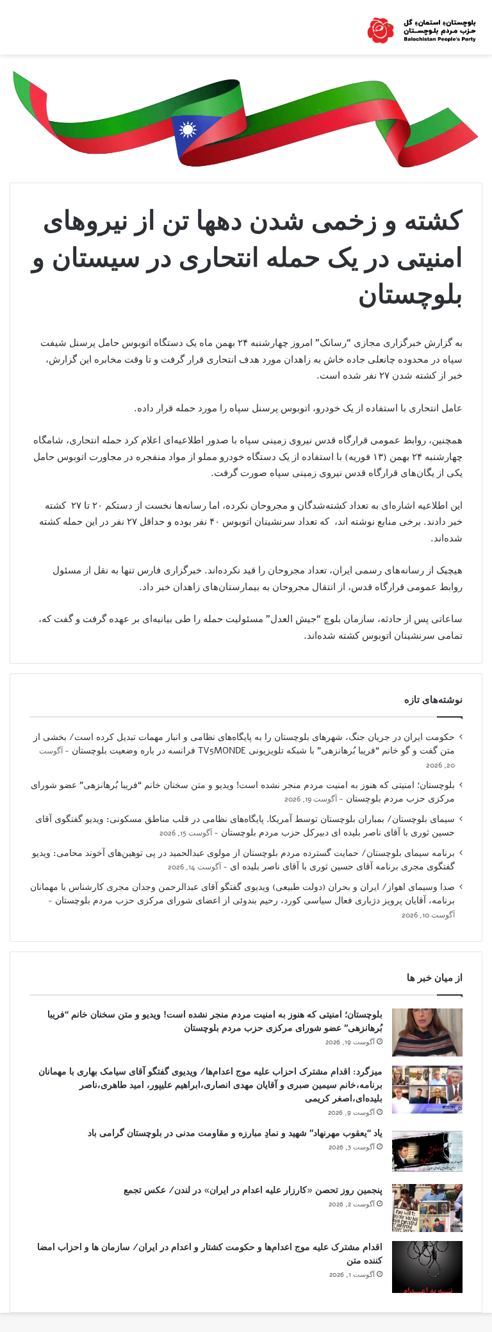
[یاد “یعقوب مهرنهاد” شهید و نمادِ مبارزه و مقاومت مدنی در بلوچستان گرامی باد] (427, 1151)
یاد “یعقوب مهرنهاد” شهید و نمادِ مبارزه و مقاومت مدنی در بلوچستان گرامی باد (235, 1133)
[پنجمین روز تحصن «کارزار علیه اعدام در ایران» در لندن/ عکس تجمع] (427, 1208)
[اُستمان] (421, 27)
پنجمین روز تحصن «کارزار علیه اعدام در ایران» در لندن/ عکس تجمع (253, 1190)
